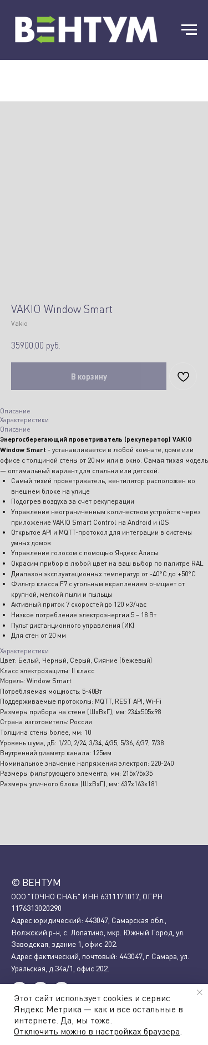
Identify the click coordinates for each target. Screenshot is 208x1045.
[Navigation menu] (189, 29)
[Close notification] (199, 992)
